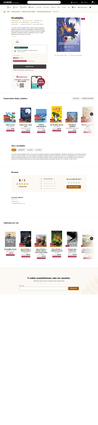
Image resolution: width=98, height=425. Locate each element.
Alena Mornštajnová (10, 250)
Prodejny (64, 7)
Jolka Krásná (88, 128)
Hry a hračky (38, 7)
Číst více (13, 36)
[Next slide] (83, 34)
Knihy (10, 7)
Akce (75, 7)
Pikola (41, 20)
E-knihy (16, 7)
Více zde (23, 203)
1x (20, 20)
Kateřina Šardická (72, 252)
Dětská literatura (16, 11)
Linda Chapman (56, 126)
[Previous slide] (53, 34)
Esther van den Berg (25, 128)
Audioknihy (24, 7)
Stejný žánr (76, 98)
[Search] (58, 2)
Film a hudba (46, 7)
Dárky (59, 7)
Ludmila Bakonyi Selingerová (72, 128)
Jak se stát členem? (31, 61)
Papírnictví (53, 7)
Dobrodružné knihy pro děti (44, 11)
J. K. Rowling (26, 252)
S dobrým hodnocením (87, 98)
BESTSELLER (7, 117)
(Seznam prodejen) (21, 51)
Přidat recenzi (74, 186)
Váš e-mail (21, 285)
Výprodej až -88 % (8, 121)
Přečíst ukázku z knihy (61, 55)
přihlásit (73, 288)
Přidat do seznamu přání (76, 55)
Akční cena (6, 119)
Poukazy (32, 7)
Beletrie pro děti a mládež (28, 11)
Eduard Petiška (41, 128)
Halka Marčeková (29, 20)
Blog (69, 7)
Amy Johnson (10, 126)
